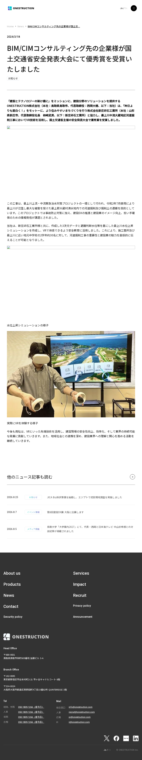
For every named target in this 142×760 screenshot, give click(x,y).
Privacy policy (82, 605)
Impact (79, 584)
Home (10, 26)
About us (11, 573)
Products (12, 584)
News (20, 26)
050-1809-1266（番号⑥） (31, 722)
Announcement (82, 616)
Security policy (12, 616)
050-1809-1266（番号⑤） (31, 717)
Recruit (79, 595)
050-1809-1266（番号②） (31, 712)
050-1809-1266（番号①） (31, 707)
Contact (10, 606)
